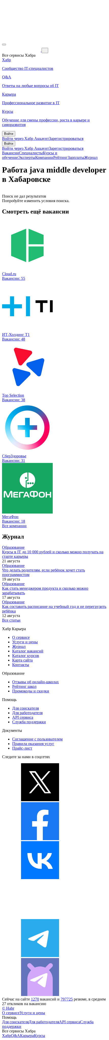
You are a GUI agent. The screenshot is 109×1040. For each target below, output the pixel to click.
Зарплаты (76, 157)
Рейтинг (60, 157)
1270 (35, 999)
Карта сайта (22, 660)
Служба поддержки (29, 722)
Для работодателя (27, 713)
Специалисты (31, 153)
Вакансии (10, 153)
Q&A (15, 1035)
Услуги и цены (25, 642)
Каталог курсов (25, 655)
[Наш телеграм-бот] (40, 994)
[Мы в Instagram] (40, 917)
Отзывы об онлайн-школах (35, 682)
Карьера (27, 1035)
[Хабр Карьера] (22, 50)
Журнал (91, 157)
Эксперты (26, 157)
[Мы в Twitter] (40, 800)
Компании (44, 157)
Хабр (6, 1035)
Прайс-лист (22, 748)
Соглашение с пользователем (37, 739)
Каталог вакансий (27, 651)
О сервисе (21, 637)
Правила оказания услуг (33, 743)
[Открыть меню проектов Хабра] (4, 44)
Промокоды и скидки (30, 691)
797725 (67, 999)
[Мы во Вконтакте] (40, 878)
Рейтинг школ (24, 686)
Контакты (20, 665)
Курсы (39, 1035)
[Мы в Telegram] (40, 955)
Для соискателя (25, 708)
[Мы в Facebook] (40, 839)
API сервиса (22, 717)
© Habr (8, 1008)
